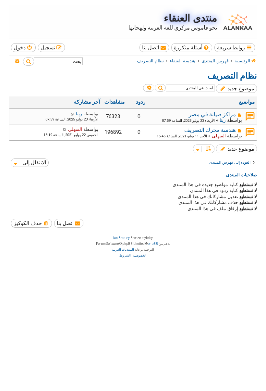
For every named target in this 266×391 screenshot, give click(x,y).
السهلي (219, 135)
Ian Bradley (121, 238)
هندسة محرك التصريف (210, 130)
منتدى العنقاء (190, 18)
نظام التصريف (232, 76)
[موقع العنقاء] (236, 22)
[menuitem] (191, 47)
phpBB (153, 244)
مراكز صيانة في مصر (212, 114)
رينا (223, 120)
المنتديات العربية (123, 249)
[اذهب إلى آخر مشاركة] (72, 113)
